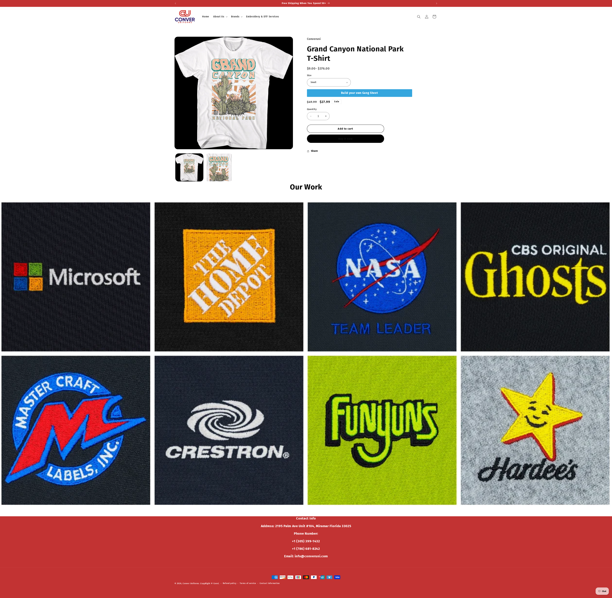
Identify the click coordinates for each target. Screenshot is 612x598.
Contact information (270, 583)
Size (309, 75)
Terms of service (248, 583)
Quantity (312, 109)
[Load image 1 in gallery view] (189, 167)
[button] (220, 16)
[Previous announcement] (175, 3)
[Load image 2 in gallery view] (219, 167)
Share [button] (314, 151)
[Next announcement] (436, 3)
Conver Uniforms (191, 583)
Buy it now (345, 138)
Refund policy (229, 583)
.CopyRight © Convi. (209, 583)
